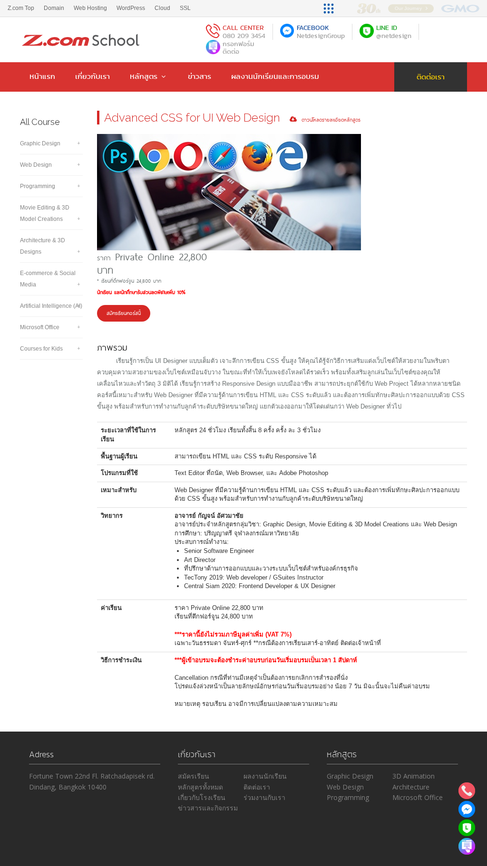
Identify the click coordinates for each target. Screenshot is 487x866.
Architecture (410, 786)
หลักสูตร (143, 76)
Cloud (162, 8)
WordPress (131, 8)
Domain (54, 8)
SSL (185, 8)
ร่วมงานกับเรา (264, 797)
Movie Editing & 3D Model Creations (44, 213)
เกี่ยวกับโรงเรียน (201, 797)
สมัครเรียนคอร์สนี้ (124, 313)
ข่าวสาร (199, 76)
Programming (37, 186)
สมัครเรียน (193, 775)
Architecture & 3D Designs (42, 246)
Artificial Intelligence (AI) (51, 306)
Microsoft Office (39, 327)
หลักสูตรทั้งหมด (200, 786)
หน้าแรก (42, 76)
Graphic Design (40, 143)
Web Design (36, 165)
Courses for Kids (41, 348)
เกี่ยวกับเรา (92, 76)
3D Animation (413, 775)
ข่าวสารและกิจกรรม (208, 807)
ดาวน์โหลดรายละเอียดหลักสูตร (328, 119)
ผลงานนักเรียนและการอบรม (275, 76)
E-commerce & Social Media (48, 279)
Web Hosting (90, 8)
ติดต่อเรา (431, 76)
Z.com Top (21, 8)
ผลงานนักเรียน (265, 775)
